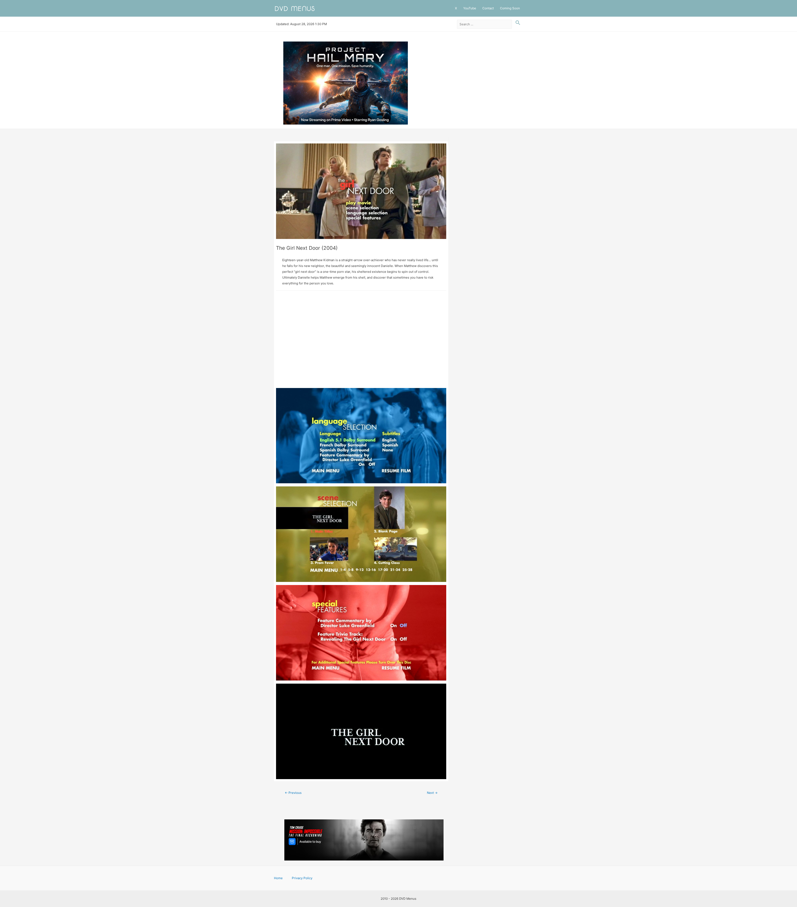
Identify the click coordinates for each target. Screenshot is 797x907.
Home (278, 878)
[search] (484, 24)
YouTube (469, 8)
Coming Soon (510, 8)
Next (432, 793)
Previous (293, 793)
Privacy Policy (302, 878)
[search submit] (517, 23)
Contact (488, 8)
